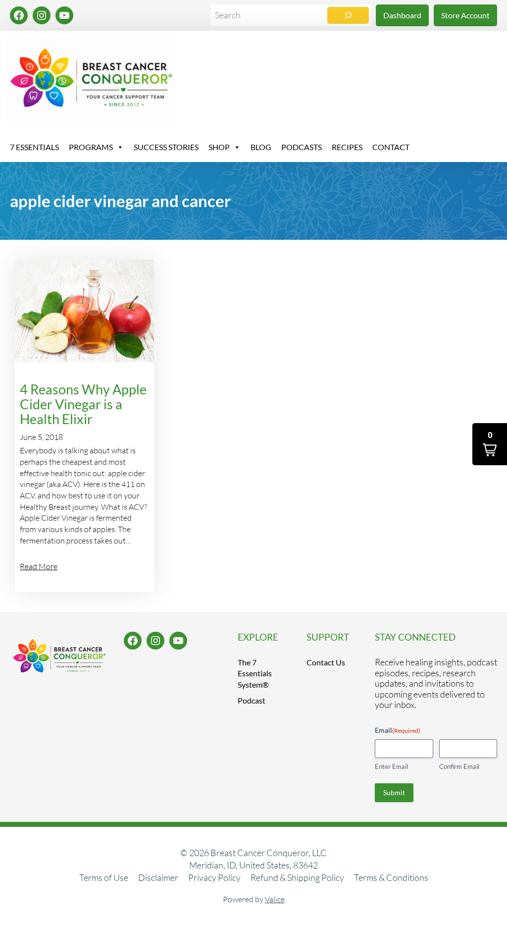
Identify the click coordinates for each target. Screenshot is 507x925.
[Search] (348, 15)
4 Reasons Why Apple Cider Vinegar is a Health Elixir (83, 404)
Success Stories (166, 147)
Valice (275, 899)
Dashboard (402, 15)
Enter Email (391, 766)
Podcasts (301, 147)
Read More (38, 566)
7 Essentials (34, 147)
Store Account (465, 15)
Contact (390, 147)
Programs (91, 147)
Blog (261, 147)
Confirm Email (459, 766)
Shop (219, 147)
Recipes (347, 147)
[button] (489, 444)
